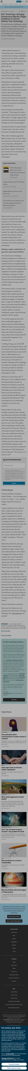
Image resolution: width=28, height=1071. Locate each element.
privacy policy (10, 1053)
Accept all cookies (14, 1064)
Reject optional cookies (14, 1068)
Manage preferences (8, 1058)
